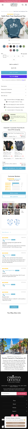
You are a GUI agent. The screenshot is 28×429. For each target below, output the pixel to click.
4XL (14, 59)
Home (2, 11)
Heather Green (23, 46)
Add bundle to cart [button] (14, 168)
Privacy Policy (21, 396)
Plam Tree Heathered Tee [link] (18, 153)
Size (14, 53)
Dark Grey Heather (14, 46)
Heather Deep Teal (4, 46)
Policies (14, 407)
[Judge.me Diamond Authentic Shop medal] (10, 222)
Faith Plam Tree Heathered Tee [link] (7, 153)
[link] (5, 135)
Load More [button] (14, 307)
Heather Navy (14, 50)
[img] (5, 237)
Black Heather (10, 46)
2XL (18, 56)
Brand (14, 404)
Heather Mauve (10, 50)
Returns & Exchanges (6, 92)
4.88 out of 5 (18, 179)
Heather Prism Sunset (7, 46)
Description (4, 86)
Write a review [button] (14, 193)
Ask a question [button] (14, 196)
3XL (23, 56)
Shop (14, 400)
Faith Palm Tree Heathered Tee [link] (16, 133)
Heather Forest (20, 46)
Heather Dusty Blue (17, 50)
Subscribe (21, 393)
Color (14, 43)
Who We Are (4, 95)
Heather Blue (17, 46)
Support (14, 411)
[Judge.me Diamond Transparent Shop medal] (17, 222)
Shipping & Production (6, 89)
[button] (10, 14)
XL (14, 56)
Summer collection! (8, 11)
